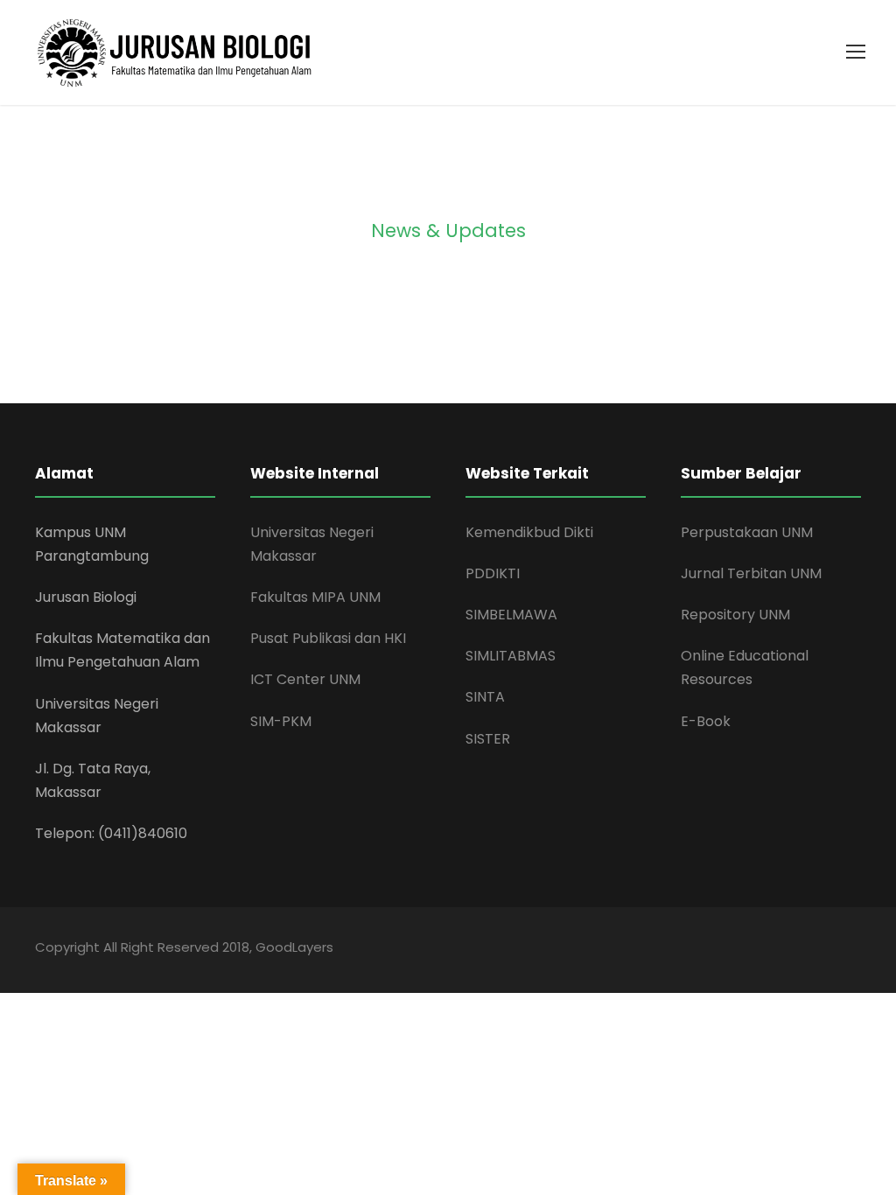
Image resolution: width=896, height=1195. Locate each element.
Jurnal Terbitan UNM (751, 573)
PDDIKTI (493, 573)
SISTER (488, 739)
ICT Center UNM (305, 679)
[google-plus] (731, 949)
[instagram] (854, 949)
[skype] (793, 949)
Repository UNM (735, 614)
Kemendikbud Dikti (529, 532)
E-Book (706, 721)
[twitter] (823, 949)
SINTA (485, 697)
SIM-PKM (281, 721)
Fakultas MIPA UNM (315, 597)
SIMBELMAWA (511, 614)
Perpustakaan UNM (747, 532)
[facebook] (701, 949)
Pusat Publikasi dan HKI (328, 638)
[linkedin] (762, 949)
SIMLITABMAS (511, 656)
